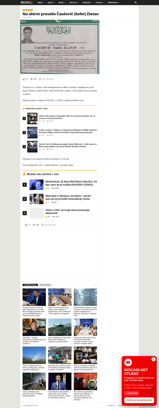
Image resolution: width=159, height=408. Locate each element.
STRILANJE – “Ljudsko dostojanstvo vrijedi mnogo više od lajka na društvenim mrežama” (34, 341)
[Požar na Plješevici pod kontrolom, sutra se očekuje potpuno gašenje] (34, 381)
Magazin (86, 2)
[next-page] (96, 285)
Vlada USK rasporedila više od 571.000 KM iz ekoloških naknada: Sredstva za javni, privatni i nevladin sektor (84, 341)
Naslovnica (26, 7)
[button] (135, 2)
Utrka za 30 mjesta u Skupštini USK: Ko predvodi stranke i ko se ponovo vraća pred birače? (85, 368)
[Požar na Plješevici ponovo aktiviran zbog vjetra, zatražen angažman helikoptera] (34, 355)
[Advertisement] (60, 253)
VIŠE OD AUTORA (45, 285)
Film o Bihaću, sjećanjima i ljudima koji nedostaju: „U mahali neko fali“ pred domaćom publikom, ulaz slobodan (83, 396)
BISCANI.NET (111, 405)
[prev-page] (93, 285)
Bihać (37, 7)
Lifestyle (73, 2)
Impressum (113, 2)
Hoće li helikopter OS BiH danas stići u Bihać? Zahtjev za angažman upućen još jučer (59, 340)
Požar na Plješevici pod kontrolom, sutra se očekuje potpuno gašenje (32, 394)
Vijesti (50, 2)
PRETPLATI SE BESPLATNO (139, 400)
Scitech (99, 2)
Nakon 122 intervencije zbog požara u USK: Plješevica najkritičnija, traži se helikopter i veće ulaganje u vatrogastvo (59, 310)
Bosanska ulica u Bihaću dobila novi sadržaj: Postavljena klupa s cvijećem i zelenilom (59, 368)
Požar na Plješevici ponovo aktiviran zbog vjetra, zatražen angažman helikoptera (34, 368)
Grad (40, 2)
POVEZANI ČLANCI (30, 285)
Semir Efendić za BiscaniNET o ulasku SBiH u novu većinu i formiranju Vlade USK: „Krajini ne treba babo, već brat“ (59, 395)
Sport (61, 2)
